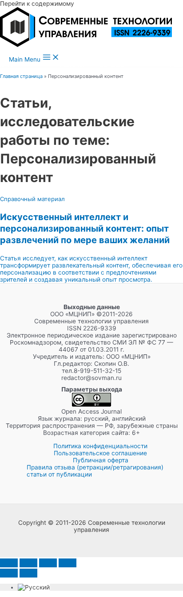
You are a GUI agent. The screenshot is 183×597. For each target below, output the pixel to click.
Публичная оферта (100, 460)
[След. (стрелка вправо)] (28, 573)
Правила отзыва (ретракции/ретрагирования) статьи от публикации (95, 471)
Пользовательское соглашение (100, 453)
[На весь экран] (28, 562)
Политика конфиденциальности (100, 446)
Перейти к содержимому (37, 3)
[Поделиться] (48, 562)
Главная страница (21, 76)
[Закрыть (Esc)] (67, 562)
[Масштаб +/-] (9, 562)
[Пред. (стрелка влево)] (9, 573)
